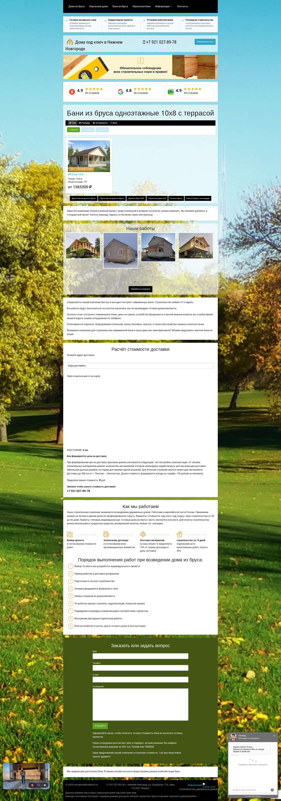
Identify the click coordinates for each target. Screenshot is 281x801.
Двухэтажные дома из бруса (84, 198)
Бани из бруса (120, 6)
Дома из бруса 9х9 (136, 198)
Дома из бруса (76, 6)
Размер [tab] (85, 123)
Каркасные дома (98, 6)
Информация (162, 6)
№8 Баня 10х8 (75, 174)
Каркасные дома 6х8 (157, 198)
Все (115, 123)
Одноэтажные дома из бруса (112, 198)
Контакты (182, 6)
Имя (95, 651)
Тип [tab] (73, 123)
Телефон (97, 663)
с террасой (73, 130)
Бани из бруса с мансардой (197, 198)
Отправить (100, 726)
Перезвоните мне (205, 42)
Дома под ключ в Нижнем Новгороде (93, 45)
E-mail (95, 675)
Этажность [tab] (101, 123)
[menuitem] (76, 6)
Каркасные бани (142, 6)
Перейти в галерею (140, 289)
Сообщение (98, 686)
